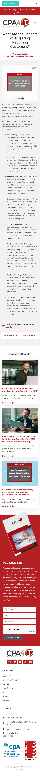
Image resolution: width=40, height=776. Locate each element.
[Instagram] (25, 662)
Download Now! (12, 637)
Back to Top (8, 736)
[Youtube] (20, 662)
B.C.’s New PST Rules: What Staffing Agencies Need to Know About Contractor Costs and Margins (17, 492)
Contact (6, 700)
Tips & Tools (8, 688)
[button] (35, 22)
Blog (4, 692)
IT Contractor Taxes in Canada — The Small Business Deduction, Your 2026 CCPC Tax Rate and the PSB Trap (18, 439)
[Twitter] (14, 662)
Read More (7, 402)
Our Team (7, 676)
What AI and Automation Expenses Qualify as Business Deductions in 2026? (20, 389)
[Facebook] (9, 662)
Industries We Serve (11, 680)
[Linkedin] (30, 662)
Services (6, 684)
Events (5, 696)
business (10, 324)
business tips (21, 324)
